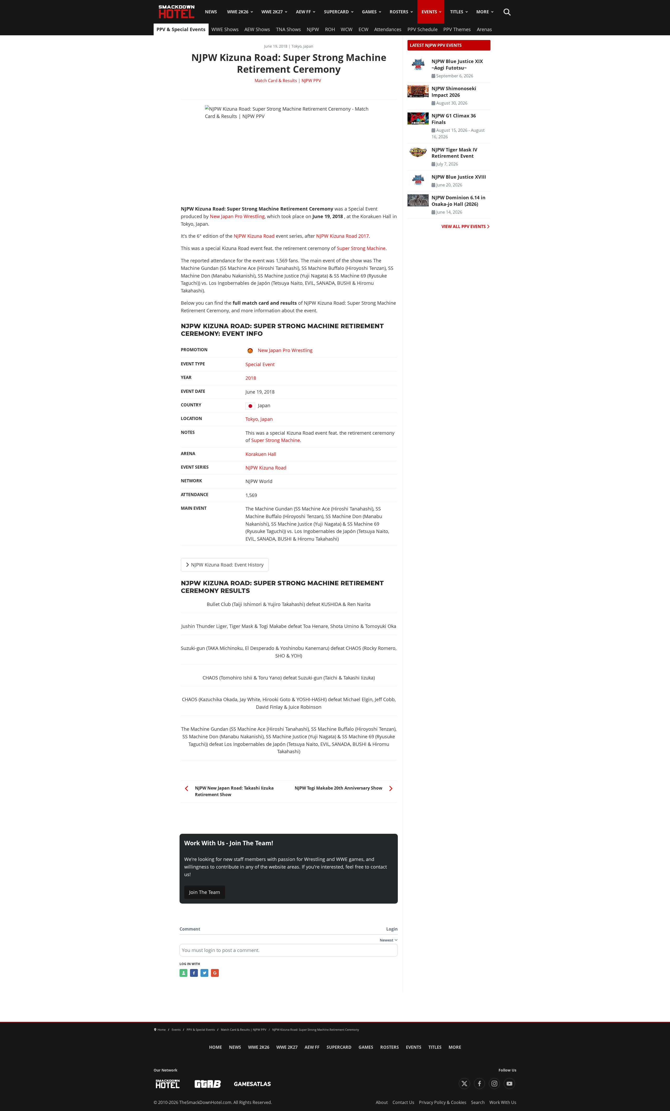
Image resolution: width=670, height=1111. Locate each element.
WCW (347, 29)
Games (369, 12)
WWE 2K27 (272, 12)
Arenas (484, 29)
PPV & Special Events (181, 29)
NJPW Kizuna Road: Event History (227, 565)
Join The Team (204, 892)
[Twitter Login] (204, 973)
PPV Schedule (422, 29)
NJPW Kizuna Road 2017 (342, 236)
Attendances (387, 29)
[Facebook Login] (194, 973)
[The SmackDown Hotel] (176, 12)
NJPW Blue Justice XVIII (459, 177)
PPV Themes (457, 29)
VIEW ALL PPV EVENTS (464, 226)
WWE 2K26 (237, 12)
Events (429, 12)
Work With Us (502, 1102)
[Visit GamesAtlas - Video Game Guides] (252, 1084)
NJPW (313, 29)
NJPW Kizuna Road (254, 236)
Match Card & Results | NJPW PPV (288, 80)
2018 (250, 378)
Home (215, 1047)
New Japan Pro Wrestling (237, 216)
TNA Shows (288, 29)
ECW (363, 29)
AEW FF (303, 12)
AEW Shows (257, 29)
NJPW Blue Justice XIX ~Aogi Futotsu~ (457, 64)
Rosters (399, 12)
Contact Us (403, 1102)
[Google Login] (215, 973)
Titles (456, 12)
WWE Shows (225, 29)
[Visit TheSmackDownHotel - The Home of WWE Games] (168, 1084)
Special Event (260, 364)
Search (478, 1102)
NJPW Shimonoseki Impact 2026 (454, 91)
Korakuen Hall (260, 454)
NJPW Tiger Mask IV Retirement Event (454, 152)
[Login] (183, 973)
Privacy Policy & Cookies (442, 1102)
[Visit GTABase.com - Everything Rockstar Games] (208, 1084)
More (482, 12)
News (211, 12)
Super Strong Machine (361, 248)
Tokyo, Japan (259, 419)
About (382, 1102)
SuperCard (336, 12)
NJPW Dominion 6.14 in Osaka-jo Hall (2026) (458, 200)
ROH (330, 29)
